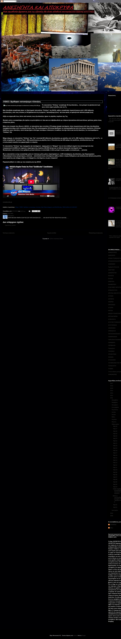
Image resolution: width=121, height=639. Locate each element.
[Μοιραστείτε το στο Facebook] (38, 211)
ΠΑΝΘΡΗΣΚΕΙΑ (112, 336)
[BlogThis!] (34, 211)
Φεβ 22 (115, 441)
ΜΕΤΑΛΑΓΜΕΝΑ (112, 316)
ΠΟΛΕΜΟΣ (111, 351)
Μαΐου (114, 417)
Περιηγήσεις (111, 348)
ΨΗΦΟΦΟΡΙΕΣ (112, 374)
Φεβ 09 (115, 472)
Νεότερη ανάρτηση (9, 233)
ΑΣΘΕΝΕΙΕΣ (111, 264)
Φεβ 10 (115, 470)
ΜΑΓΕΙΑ (110, 310)
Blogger (83, 635)
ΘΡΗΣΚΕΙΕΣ (111, 304)
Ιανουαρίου (115, 510)
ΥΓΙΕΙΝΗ (110, 368)
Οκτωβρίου (115, 405)
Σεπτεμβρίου (115, 407)
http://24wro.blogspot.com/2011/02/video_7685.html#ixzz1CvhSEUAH (59, 207)
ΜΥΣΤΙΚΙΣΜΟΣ (112, 325)
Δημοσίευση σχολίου (10, 225)
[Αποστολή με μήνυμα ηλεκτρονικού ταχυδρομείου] (33, 211)
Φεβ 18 (115, 450)
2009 (111, 515)
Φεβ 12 (115, 465)
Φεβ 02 (115, 504)
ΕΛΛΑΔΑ (110, 278)
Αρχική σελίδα (51, 233)
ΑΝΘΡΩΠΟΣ (111, 255)
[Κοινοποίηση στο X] (36, 211)
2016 (111, 386)
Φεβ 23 (115, 438)
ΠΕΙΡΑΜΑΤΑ (111, 342)
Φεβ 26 (115, 431)
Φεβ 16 (115, 455)
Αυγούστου (115, 409)
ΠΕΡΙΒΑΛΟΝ (111, 345)
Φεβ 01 (115, 507)
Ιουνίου (114, 414)
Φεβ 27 (115, 428)
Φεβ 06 (115, 479)
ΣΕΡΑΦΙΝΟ (113, 524)
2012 (111, 395)
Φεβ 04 (115, 484)
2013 (111, 393)
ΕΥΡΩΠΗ (110, 296)
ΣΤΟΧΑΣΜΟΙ (112, 360)
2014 (111, 390)
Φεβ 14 (115, 460)
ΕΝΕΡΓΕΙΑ (111, 281)
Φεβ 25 (115, 433)
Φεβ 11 (115, 467)
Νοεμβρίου (115, 402)
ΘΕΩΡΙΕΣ (111, 301)
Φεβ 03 (115, 486)
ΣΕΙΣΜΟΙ (110, 357)
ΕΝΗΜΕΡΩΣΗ (112, 284)
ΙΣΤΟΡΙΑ (110, 307)
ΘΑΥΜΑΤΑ (111, 299)
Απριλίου (114, 419)
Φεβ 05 (115, 482)
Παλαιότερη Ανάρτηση (96, 233)
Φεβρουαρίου (115, 424)
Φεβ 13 (115, 462)
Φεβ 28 (115, 426)
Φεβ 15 (115, 457)
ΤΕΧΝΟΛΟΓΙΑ (112, 365)
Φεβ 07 (115, 477)
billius (111, 527)
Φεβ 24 (115, 436)
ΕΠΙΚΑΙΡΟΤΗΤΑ (112, 290)
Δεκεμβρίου (115, 400)
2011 (111, 398)
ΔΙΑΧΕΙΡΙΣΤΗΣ (112, 273)
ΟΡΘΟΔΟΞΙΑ (112, 331)
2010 (111, 513)
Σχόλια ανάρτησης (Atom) (56, 238)
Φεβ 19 (115, 448)
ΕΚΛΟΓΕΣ (111, 275)
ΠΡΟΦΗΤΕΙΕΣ (112, 354)
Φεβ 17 (115, 453)
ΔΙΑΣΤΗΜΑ (10, 213)
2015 (111, 388)
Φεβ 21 (115, 443)
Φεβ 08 (115, 474)
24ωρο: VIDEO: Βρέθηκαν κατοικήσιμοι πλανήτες (28, 207)
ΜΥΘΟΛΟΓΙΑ (112, 319)
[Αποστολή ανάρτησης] (29, 211)
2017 (111, 383)
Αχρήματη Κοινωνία (113, 267)
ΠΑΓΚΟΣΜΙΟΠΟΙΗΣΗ (114, 333)
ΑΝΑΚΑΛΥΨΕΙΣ (112, 252)
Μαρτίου (114, 421)
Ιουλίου (114, 412)
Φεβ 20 (115, 445)
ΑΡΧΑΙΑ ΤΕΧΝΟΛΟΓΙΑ (114, 258)
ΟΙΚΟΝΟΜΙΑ (111, 328)
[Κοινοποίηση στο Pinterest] (39, 211)
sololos (75, 635)
